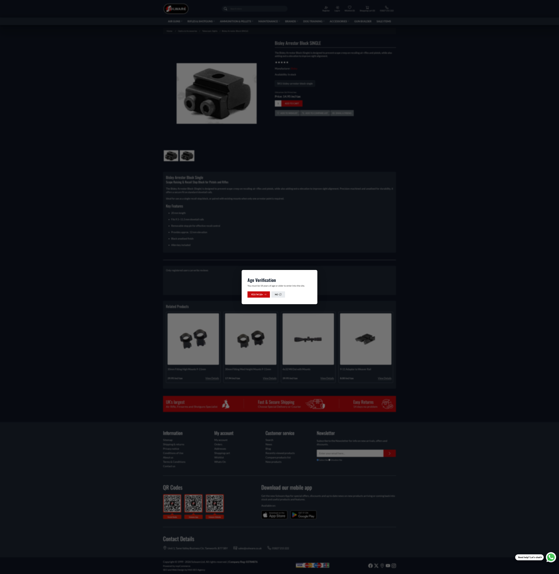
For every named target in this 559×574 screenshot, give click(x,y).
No (276, 294)
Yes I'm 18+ (257, 294)
